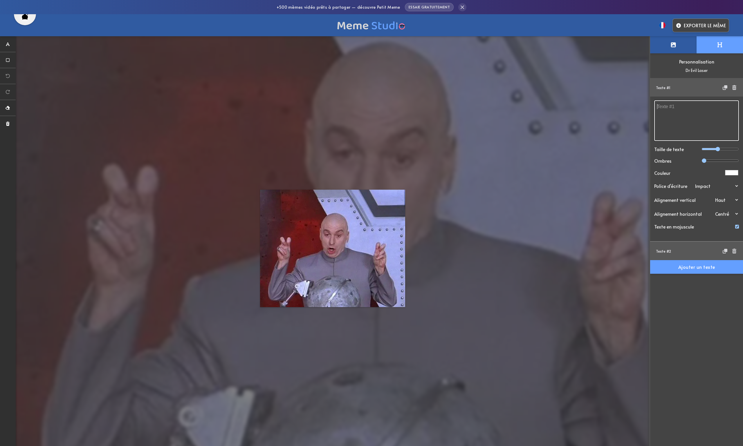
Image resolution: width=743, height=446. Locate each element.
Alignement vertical (675, 200)
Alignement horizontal (678, 214)
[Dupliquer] (725, 87)
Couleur (662, 173)
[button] (696, 87)
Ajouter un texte (696, 267)
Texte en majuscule (674, 226)
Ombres (662, 160)
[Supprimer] (734, 87)
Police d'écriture (670, 186)
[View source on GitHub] (25, 19)
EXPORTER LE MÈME (705, 25)
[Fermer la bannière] (462, 7)
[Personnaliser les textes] (720, 44)
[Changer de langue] (662, 25)
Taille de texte (669, 149)
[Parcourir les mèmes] (673, 44)
